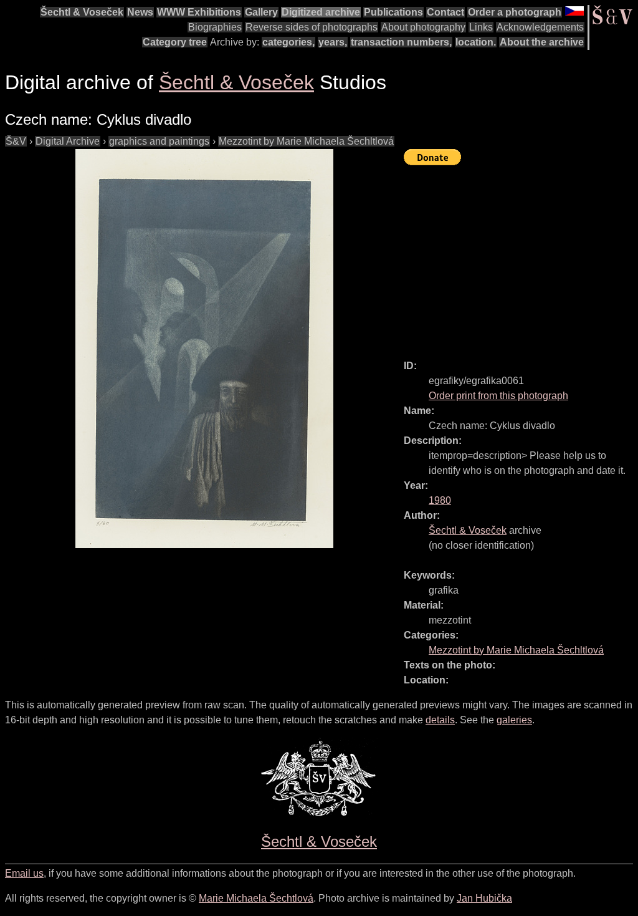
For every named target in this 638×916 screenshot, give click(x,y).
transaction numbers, (401, 42)
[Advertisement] (521, 257)
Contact (445, 12)
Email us (24, 873)
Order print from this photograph (498, 395)
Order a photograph (514, 12)
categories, (288, 42)
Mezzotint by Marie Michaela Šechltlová (306, 141)
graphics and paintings (159, 141)
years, (332, 42)
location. (475, 42)
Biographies (215, 27)
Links (481, 27)
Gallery (261, 12)
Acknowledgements (540, 27)
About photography (423, 27)
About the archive (542, 42)
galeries (514, 720)
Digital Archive (68, 141)
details (440, 720)
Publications (393, 12)
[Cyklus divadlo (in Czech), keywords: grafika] (204, 348)
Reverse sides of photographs (311, 27)
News (140, 12)
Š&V (16, 141)
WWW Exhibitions (199, 12)
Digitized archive (321, 12)
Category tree (175, 42)
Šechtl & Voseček (81, 12)
